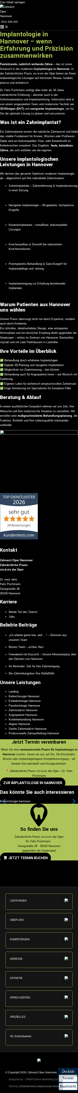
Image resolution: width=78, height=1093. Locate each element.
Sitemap (12, 1086)
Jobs (12, 616)
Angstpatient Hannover (23, 715)
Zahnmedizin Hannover (23, 710)
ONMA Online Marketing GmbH (43, 1079)
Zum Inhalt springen (12, 2)
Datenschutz (28, 1086)
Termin (68, 1078)
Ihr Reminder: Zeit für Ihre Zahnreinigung (34, 666)
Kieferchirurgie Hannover (24, 696)
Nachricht (68, 1086)
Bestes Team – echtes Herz (26, 647)
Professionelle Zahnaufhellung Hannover (34, 733)
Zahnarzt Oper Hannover (42, 1072)
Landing (13, 691)
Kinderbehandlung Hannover (26, 719)
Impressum (45, 1086)
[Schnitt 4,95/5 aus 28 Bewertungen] (19, 538)
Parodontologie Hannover (24, 705)
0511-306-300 (9, 21)
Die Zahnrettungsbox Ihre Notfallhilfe (31, 673)
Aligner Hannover (19, 724)
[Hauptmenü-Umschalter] (4, 27)
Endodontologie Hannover (25, 700)
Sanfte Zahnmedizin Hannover (28, 728)
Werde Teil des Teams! (23, 612)
